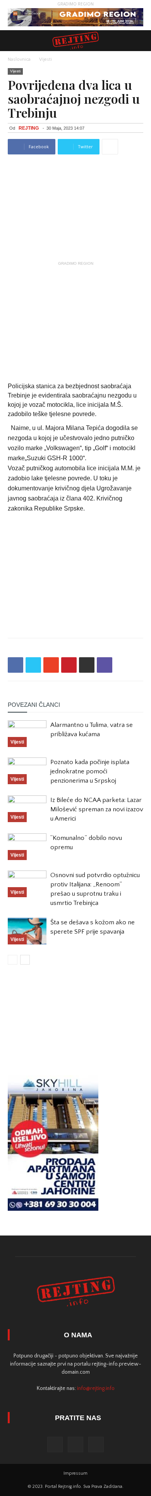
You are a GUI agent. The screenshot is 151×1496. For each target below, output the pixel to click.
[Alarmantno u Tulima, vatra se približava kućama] (27, 733)
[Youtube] (96, 1444)
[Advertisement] (75, 317)
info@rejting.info (96, 1388)
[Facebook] (55, 1444)
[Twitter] (75, 1444)
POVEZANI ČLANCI (34, 704)
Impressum (75, 1473)
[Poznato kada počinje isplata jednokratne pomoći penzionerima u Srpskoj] (27, 770)
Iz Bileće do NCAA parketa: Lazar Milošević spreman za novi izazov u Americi (96, 809)
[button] (140, 40)
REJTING (29, 128)
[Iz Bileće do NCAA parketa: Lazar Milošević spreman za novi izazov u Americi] (27, 808)
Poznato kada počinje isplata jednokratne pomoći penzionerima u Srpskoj (89, 771)
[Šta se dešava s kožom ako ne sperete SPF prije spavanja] (27, 931)
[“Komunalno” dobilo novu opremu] (27, 846)
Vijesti (45, 59)
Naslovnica (19, 59)
